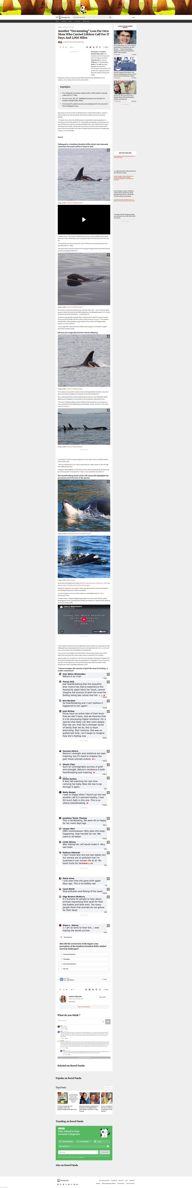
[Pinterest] (63, 1184)
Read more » (72, 1001)
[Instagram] (60, 1184)
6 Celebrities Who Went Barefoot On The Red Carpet (125, 172)
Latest (70, 21)
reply (66, 1028)
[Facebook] (58, 1184)
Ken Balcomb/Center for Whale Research (79, 533)
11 (117, 101)
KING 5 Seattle (71, 580)
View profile (102, 997)
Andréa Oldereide (67, 42)
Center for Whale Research (75, 203)
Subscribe (105, 1152)
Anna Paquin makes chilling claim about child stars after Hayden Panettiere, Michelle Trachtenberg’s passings (124, 193)
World (60, 27)
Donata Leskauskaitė (79, 42)
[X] (66, 1184)
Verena (62, 1040)
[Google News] (77, 1184)
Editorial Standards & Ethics (109, 1183)
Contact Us (132, 1180)
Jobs (126, 1180)
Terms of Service (130, 1183)
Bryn (61, 1031)
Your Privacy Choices (104, 1180)
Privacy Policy (120, 1183)
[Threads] (71, 1184)
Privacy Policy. (81, 1157)
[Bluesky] (68, 1184)
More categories (64, 1146)
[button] (106, 1087)
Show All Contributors (84, 1007)
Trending (64, 21)
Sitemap (98, 1183)
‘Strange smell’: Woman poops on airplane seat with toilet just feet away (124, 216)
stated (65, 236)
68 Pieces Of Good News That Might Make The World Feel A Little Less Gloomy (124, 97)
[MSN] (74, 1184)
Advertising (114, 1180)
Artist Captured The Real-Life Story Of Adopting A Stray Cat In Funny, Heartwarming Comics (125, 74)
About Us (121, 1180)
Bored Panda (63, 1180)
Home (57, 21)
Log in (133, 17)
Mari (61, 1025)
